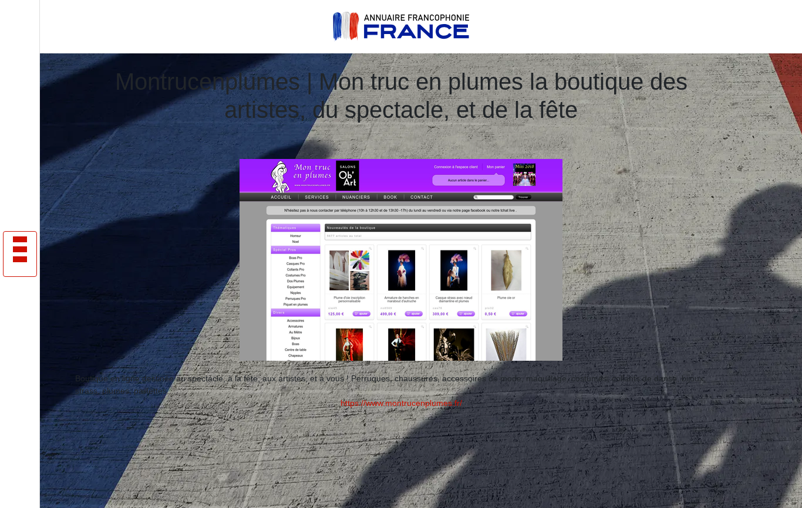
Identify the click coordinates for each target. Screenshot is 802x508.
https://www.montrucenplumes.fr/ (401, 403)
